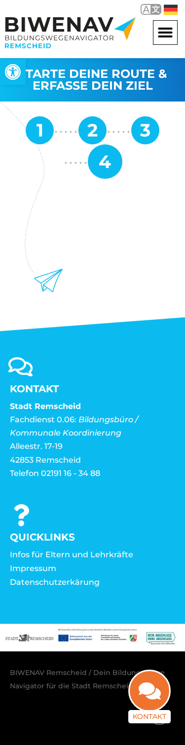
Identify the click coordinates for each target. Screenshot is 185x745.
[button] (165, 32)
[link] (13, 72)
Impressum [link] (33, 568)
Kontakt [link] (149, 716)
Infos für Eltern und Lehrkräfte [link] (71, 554)
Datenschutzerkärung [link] (55, 582)
